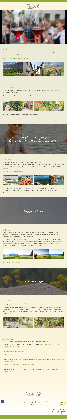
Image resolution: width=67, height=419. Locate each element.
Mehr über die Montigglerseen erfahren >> (14, 171)
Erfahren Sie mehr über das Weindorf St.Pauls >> (15, 58)
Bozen (7, 354)
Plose (18, 346)
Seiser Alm (8, 341)
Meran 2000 (43, 344)
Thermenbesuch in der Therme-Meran (15, 351)
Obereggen (50, 344)
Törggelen (30, 369)
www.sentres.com (9, 117)
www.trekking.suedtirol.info (12, 119)
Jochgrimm (14, 346)
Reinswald (8, 346)
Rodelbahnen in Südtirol (11, 349)
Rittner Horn (56, 344)
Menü (4, 1)
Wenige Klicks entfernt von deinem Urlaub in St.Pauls (59, 411)
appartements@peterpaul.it (39, 404)
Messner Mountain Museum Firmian (19, 367)
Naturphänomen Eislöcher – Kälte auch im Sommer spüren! (20, 364)
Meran (7, 357)
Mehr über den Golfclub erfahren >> (12, 262)
